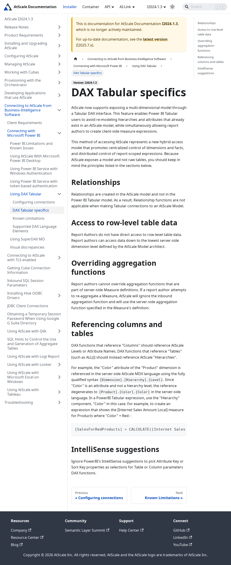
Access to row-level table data (210, 32)
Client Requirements (24, 122)
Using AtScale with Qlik (26, 331)
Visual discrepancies (27, 247)
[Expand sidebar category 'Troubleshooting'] (59, 402)
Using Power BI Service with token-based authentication (34, 183)
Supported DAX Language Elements (35, 228)
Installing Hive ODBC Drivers (24, 295)
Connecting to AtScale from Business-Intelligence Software (28, 110)
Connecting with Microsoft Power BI (23, 133)
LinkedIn (180, 537)
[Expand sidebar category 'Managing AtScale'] (59, 64)
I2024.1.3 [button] (154, 6)
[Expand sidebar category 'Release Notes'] (59, 27)
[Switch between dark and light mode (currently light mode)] (172, 6)
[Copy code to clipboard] (181, 429)
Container (90, 6)
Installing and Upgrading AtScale (26, 45)
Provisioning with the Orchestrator (23, 82)
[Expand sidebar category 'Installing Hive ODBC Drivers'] (59, 295)
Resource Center (25, 537)
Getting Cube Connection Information (28, 270)
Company (19, 530)
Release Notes (17, 27)
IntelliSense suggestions (206, 70)
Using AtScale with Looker (29, 364)
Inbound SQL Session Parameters (25, 283)
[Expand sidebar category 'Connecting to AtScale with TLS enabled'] (59, 257)
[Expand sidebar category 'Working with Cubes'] (59, 72)
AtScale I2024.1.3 (19, 18)
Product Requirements (24, 35)
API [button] (107, 6)
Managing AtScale (20, 64)
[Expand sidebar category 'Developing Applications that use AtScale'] (59, 95)
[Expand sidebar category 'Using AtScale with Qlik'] (59, 331)
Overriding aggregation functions (206, 45)
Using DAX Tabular (26, 193)
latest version (155, 39)
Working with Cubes (22, 72)
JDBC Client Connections (27, 305)
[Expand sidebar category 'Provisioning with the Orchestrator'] (59, 82)
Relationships (207, 23)
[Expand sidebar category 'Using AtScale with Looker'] (59, 364)
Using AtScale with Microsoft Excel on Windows (23, 377)
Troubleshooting (19, 402)
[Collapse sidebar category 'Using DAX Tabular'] (59, 194)
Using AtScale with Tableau (23, 392)
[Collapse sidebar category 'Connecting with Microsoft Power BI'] (59, 133)
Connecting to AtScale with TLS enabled (26, 257)
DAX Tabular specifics (31, 210)
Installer (70, 6)
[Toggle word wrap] (173, 429)
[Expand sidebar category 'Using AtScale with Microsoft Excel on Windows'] (59, 377)
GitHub (179, 530)
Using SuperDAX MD (27, 239)
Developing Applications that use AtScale (25, 95)
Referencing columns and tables (211, 59)
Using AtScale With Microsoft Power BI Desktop (35, 158)
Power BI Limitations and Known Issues (31, 145)
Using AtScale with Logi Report (33, 356)
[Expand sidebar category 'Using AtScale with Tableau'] (59, 392)
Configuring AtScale (21, 55)
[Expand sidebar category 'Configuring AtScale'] (59, 56)
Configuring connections (34, 202)
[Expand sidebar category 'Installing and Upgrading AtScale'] (59, 45)
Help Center (129, 530)
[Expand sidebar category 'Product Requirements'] (59, 35)
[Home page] (75, 58)
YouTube (180, 544)
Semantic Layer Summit (85, 530)
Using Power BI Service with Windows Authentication (34, 171)
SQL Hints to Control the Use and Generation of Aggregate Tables (32, 344)
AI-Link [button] (125, 6)
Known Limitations (28, 218)
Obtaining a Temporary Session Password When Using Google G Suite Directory (34, 318)
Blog (14, 544)
